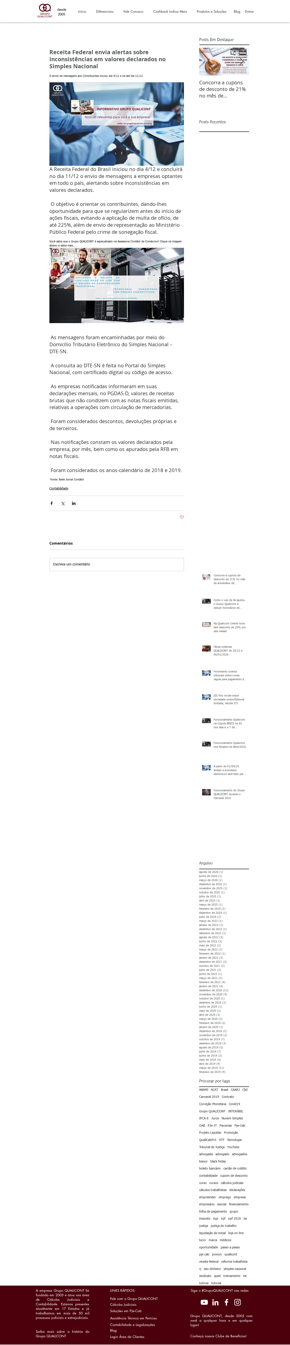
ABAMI (203, 1090)
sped (217, 1276)
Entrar (249, 11)
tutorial (216, 1283)
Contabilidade (58, 488)
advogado (222, 1154)
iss (245, 1218)
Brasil (224, 1090)
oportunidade (208, 1247)
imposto (204, 1218)
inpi (215, 1218)
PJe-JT (212, 1125)
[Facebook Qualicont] (226, 1302)
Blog (237, 11)
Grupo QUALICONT (212, 1111)
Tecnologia (234, 1140)
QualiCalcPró (207, 1140)
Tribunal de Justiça (212, 1147)
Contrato (228, 1097)
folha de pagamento (213, 1211)
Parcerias (226, 1125)
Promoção (231, 1132)
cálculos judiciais (232, 1183)
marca (213, 1240)
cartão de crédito (235, 1168)
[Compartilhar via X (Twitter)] (62, 503)
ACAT (214, 1090)
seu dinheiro (212, 1269)
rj (200, 1269)
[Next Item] (242, 61)
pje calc (204, 1254)
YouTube (233, 1147)
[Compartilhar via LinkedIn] (74, 503)
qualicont (231, 1254)
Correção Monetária (212, 1104)
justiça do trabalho (224, 1226)
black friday (218, 1161)
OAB (202, 1125)
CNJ (245, 1090)
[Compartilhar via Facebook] (51, 503)
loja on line (236, 1233)
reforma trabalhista (234, 1261)
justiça (203, 1226)
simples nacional (235, 1269)
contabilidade (208, 1175)
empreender (207, 1197)
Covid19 (234, 1104)
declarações (237, 1190)
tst (245, 1276)
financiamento (239, 1204)
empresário (207, 1204)
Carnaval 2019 (209, 1097)
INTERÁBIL (235, 1111)
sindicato (205, 1276)
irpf (223, 1218)
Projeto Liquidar (210, 1132)
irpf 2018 (234, 1218)
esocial (221, 1204)
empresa (240, 1197)
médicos (225, 1240)
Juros (215, 1118)
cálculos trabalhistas (213, 1190)
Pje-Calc (239, 1125)
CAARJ (235, 1090)
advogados (239, 1154)
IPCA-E (204, 1118)
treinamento (231, 1276)
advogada (206, 1154)
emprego (225, 1197)
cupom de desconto (234, 1175)
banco (203, 1161)
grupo (234, 1211)
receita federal (208, 1261)
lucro (202, 1240)
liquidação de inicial (212, 1233)
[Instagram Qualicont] (237, 1302)
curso (203, 1183)
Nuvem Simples (232, 1118)
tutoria (203, 1283)
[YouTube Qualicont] (204, 1302)
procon (217, 1254)
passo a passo (230, 1247)
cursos (213, 1183)
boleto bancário (210, 1168)
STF (221, 1140)
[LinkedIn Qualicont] (215, 1302)
